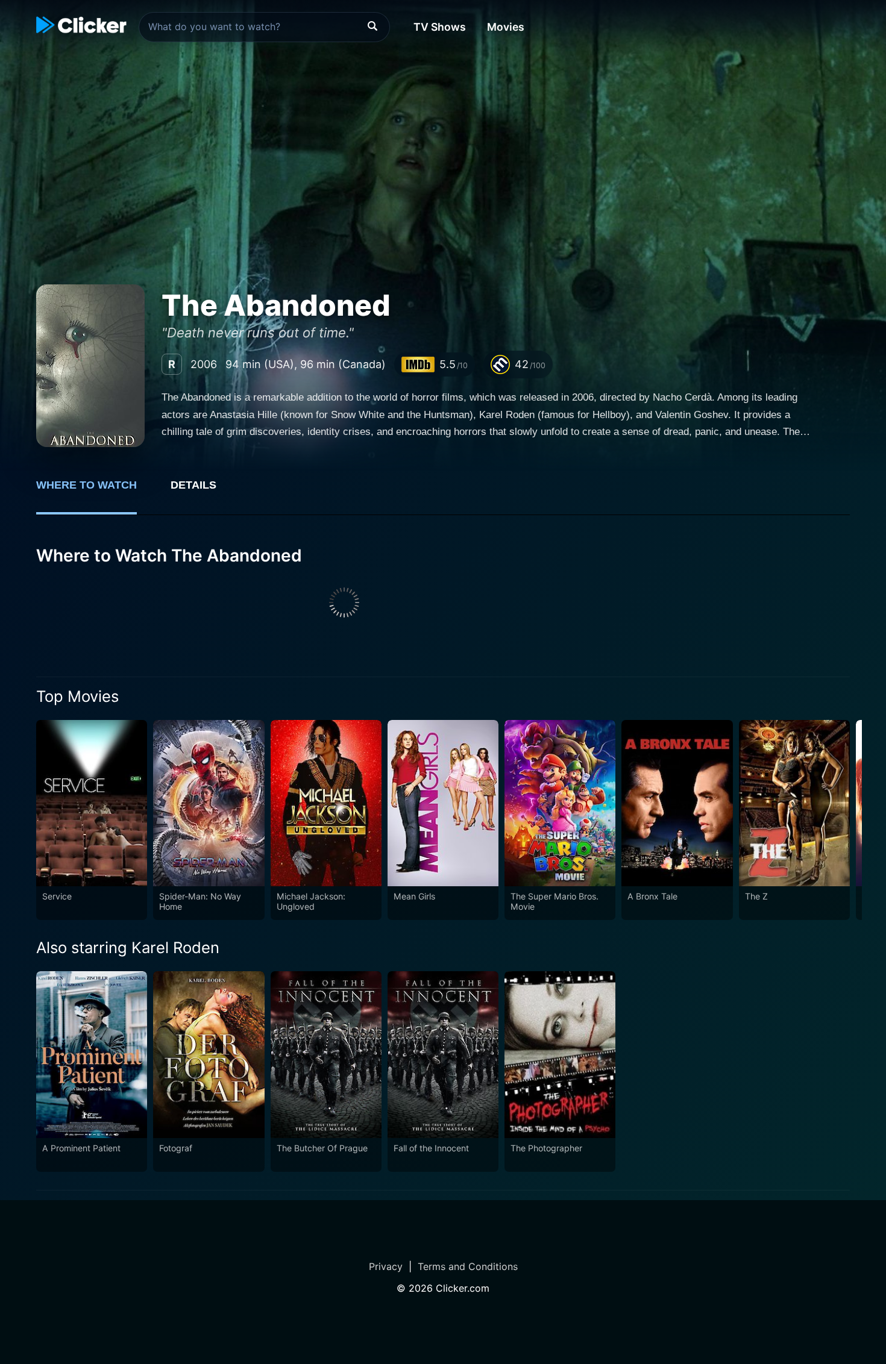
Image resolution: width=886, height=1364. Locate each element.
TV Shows (439, 26)
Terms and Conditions (468, 1266)
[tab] (95, 492)
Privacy (386, 1266)
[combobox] (264, 27)
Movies (505, 26)
